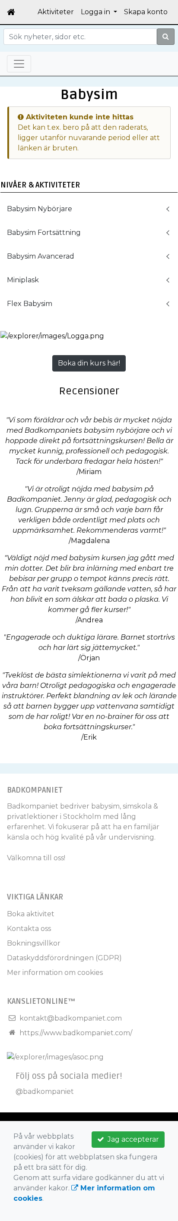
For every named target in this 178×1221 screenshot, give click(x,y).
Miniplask (23, 280)
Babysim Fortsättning (44, 232)
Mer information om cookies (55, 972)
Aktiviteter (56, 12)
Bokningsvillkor (33, 943)
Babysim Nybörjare (39, 209)
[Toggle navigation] (19, 63)
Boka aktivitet (30, 914)
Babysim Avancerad (40, 256)
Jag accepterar (131, 1139)
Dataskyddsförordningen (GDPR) (64, 958)
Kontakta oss (29, 928)
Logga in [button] (96, 12)
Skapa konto (146, 12)
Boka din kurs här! (89, 363)
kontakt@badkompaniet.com (70, 1018)
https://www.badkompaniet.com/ (75, 1033)
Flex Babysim (29, 304)
